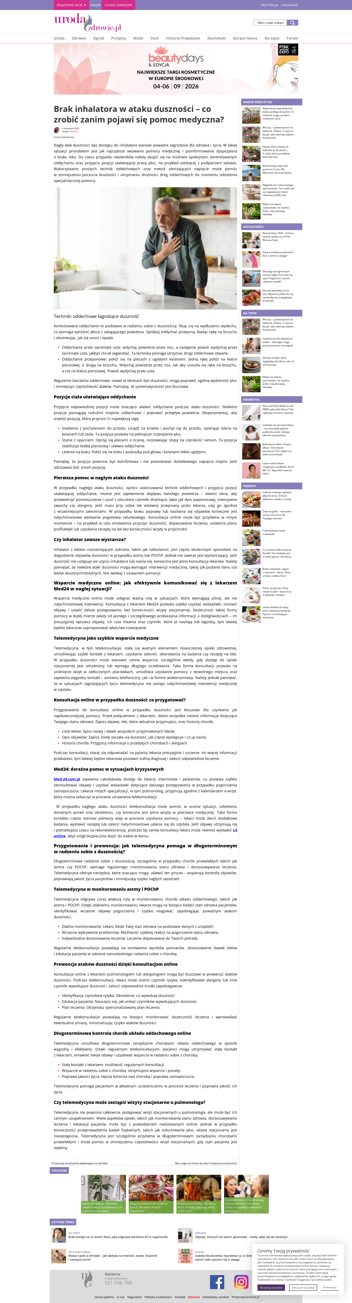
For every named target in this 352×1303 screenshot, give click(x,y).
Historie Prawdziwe (183, 38)
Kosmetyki (216, 38)
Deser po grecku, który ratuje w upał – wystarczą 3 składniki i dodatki (277, 591)
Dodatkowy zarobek (215, 1297)
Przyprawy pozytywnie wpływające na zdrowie (80, 1163)
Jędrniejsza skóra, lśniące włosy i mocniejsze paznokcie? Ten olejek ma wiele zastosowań (277, 449)
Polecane (59, 1170)
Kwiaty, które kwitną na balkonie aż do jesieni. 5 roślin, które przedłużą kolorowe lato (276, 152)
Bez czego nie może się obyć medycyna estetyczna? (206, 1163)
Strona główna (104, 1297)
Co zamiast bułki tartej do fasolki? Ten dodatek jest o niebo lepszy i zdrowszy (277, 553)
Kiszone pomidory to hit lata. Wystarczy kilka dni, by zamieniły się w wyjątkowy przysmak (278, 295)
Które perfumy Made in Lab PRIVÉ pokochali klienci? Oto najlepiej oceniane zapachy (278, 409)
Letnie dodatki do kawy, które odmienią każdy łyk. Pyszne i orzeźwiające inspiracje (277, 612)
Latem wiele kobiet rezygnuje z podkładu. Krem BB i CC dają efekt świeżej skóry (278, 468)
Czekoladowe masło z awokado (274, 532)
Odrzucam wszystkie (303, 1287)
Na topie (272, 38)
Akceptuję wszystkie (271, 1287)
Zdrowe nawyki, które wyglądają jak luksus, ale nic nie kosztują (278, 361)
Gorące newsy (245, 38)
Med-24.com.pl (67, 779)
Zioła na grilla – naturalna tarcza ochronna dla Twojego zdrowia (277, 515)
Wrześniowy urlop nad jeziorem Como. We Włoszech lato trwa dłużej (277, 169)
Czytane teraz (63, 1222)
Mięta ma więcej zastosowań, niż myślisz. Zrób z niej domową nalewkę (276, 209)
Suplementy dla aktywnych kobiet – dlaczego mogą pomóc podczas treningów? (278, 342)
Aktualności (253, 227)
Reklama (194, 1297)
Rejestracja (269, 5)
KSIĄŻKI (95, 5)
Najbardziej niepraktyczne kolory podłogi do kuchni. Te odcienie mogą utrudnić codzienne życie (278, 113)
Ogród (98, 38)
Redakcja (74, 131)
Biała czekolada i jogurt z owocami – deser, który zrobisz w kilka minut (276, 572)
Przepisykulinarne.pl (246, 1297)
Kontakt (180, 1297)
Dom (155, 38)
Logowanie (289, 5)
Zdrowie (79, 38)
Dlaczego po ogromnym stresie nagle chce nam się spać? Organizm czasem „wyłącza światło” (278, 276)
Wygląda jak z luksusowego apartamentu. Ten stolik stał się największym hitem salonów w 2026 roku (278, 190)
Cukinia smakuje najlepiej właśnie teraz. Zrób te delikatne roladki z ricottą (277, 496)
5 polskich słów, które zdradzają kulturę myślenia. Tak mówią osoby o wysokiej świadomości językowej (244, 1205)
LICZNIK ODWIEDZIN (118, 5)
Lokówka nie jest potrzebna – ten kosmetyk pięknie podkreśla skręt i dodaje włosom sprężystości (278, 430)
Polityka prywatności (158, 1297)
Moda (138, 38)
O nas (121, 1297)
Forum (292, 38)
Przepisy (118, 38)
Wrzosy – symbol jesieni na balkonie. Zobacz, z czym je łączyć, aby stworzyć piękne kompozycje (278, 132)
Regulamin (134, 1297)
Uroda (59, 38)
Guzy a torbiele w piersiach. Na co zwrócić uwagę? (278, 254)
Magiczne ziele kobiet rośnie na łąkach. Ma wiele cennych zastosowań (148, 1207)
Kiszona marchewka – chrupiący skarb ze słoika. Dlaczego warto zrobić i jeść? (197, 1207)
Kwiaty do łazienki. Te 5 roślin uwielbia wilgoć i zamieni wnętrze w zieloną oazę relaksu (102, 1207)
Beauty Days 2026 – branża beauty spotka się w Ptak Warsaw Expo (278, 236)
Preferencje (330, 1287)
